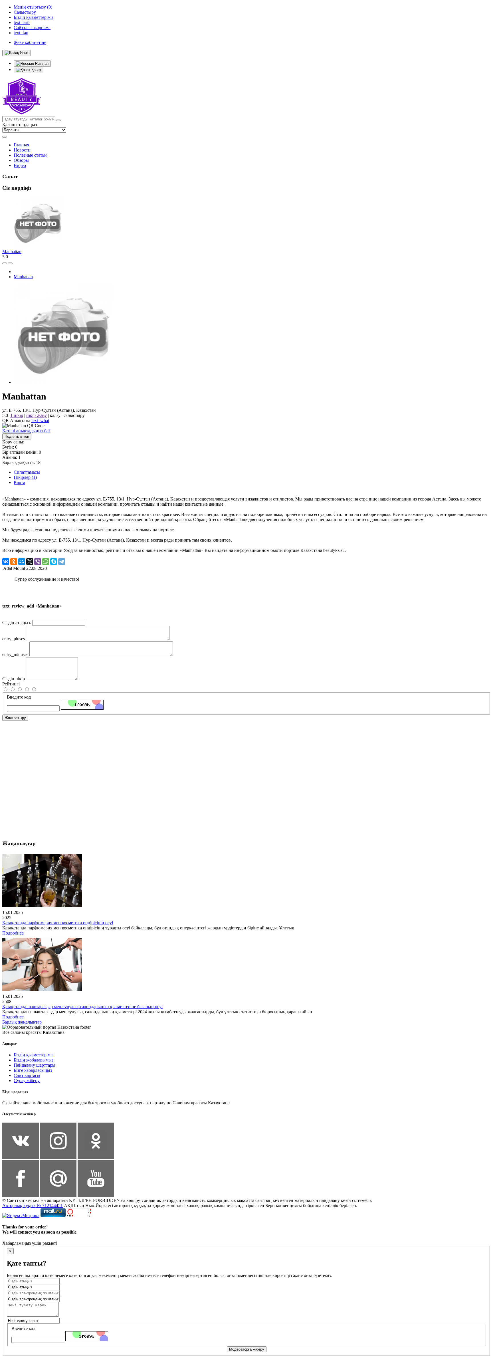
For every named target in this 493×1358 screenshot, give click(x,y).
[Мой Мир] (21, 561)
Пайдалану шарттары (34, 1065)
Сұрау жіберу (27, 1080)
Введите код (19, 697)
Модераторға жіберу (246, 1349)
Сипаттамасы (27, 472)
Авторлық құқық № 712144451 (32, 1205)
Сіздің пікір (13, 678)
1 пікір (16, 415)
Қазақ (35, 70)
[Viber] (37, 561)
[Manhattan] (64, 382)
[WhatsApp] (45, 561)
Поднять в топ (17, 436)
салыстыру (74, 415)
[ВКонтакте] (5, 561)
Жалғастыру (15, 718)
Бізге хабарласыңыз (33, 1070)
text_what (40, 420)
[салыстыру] (4, 263)
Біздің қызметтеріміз (33, 1054)
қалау (55, 415)
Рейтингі (11, 683)
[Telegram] (61, 561)
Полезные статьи (30, 155)
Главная (21, 144)
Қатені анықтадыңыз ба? (26, 430)
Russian (41, 63)
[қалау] (10, 263)
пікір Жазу (36, 415)
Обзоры (21, 160)
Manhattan (11, 251)
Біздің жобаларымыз (33, 1060)
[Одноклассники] (13, 561)
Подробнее (13, 933)
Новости (22, 150)
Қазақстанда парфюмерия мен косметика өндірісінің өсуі (57, 922)
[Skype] (53, 561)
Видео (20, 165)
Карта (19, 482)
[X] (29, 561)
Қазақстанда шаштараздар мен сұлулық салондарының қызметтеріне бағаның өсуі (82, 1006)
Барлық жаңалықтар (22, 1022)
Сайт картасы (27, 1075)
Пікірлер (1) (25, 477)
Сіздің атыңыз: (16, 622)
